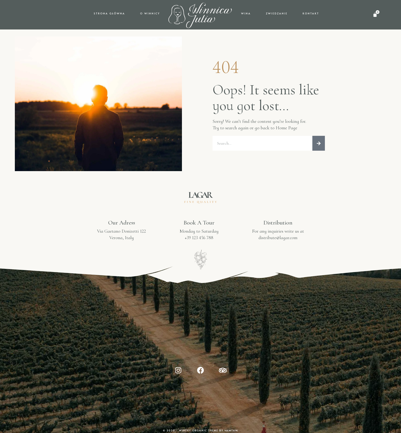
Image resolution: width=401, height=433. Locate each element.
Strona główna (109, 13)
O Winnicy (150, 13)
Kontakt (311, 13)
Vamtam (231, 430)
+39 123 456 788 (199, 238)
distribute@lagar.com (278, 238)
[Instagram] (178, 370)
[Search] (318, 143)
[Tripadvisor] (222, 370)
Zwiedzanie (277, 13)
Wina (246, 13)
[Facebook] (200, 370)
